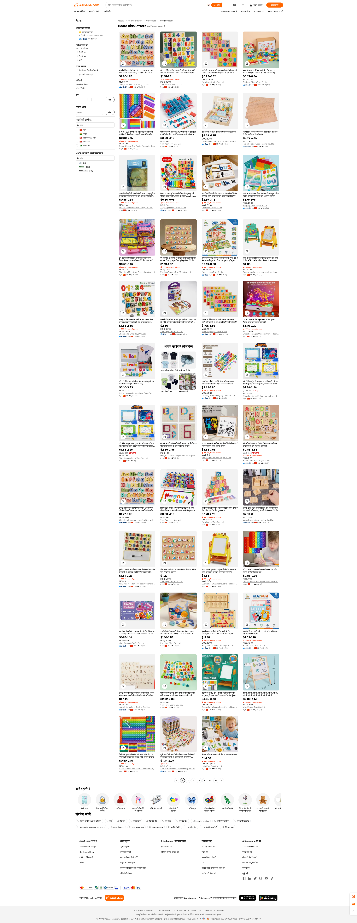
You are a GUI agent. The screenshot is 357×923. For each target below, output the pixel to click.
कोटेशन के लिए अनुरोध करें (170, 852)
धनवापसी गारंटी (125, 852)
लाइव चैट (205, 852)
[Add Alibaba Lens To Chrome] (114, 898)
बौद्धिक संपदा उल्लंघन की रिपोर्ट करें (213, 868)
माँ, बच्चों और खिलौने (135, 21)
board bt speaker (202, 821)
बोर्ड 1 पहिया (137, 821)
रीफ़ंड (204, 862)
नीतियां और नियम (126, 873)
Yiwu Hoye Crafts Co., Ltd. (213, 82)
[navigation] (95, 401)
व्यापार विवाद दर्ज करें (209, 857)
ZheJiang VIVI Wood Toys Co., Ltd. (216, 458)
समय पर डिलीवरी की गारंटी (129, 857)
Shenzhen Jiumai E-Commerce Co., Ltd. (260, 396)
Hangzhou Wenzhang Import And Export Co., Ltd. (178, 455)
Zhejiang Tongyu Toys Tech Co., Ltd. (175, 272)
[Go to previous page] (176, 780)
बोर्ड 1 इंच (122, 821)
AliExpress (138, 910)
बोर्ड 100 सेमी (153, 821)
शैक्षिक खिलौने (151, 21)
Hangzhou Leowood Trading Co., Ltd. (258, 144)
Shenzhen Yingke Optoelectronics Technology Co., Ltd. (261, 334)
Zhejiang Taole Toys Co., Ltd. (255, 205)
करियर (81, 862)
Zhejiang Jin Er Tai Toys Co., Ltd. (132, 334)
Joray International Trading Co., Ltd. (134, 84)
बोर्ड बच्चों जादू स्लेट (243, 821)
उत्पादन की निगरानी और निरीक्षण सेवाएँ (133, 868)
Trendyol (208, 910)
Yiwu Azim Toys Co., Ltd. (170, 144)
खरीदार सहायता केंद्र (209, 847)
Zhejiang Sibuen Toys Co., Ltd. (256, 82)
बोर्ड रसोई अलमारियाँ (210, 827)
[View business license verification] (203, 918)
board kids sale (138, 827)
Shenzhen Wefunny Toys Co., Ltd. (133, 458)
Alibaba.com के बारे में (88, 841)
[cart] (243, 5)
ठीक (109, 99)
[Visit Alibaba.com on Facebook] (244, 878)
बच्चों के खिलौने (175, 827)
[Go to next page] (221, 780)
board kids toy (157, 827)
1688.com (150, 910)
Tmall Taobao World (164, 910)
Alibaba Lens (91, 898)
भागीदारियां (245, 868)
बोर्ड (110, 821)
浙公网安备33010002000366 (224, 919)
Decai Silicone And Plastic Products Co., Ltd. (137, 146)
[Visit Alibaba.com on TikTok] (272, 878)
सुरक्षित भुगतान (125, 847)
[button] (208, 5)
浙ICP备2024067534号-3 (250, 919)
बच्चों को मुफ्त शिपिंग (223, 821)
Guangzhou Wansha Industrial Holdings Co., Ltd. (261, 272)
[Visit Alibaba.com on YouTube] (266, 878)
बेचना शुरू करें (247, 852)
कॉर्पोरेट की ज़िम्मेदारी (86, 857)
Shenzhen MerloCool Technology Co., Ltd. (137, 272)
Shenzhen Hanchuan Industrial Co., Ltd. (136, 520)
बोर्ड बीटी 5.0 (183, 821)
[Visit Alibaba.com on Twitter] (255, 878)
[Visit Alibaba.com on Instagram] (260, 878)
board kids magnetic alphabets (92, 827)
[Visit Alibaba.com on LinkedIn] (249, 878)
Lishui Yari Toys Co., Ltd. (212, 208)
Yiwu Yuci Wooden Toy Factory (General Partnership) (220, 141)
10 (216, 781)
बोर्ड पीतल (168, 821)
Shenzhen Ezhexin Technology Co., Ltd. (136, 208)
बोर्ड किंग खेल (192, 827)
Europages (219, 910)
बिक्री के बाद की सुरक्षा (127, 862)
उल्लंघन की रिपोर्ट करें (209, 873)
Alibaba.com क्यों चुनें (87, 847)
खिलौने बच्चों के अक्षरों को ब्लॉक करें (90, 821)
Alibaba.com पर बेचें (250, 847)
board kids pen (118, 827)
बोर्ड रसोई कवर (229, 827)
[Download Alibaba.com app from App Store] (247, 898)
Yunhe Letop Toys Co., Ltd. (213, 272)
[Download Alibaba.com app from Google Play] (268, 898)
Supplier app (190, 898)
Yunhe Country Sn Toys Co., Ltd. (256, 460)
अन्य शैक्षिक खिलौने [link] (166, 21)
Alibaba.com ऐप (205, 898)
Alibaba (121, 21)
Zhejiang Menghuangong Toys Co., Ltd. (218, 395)
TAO (200, 910)
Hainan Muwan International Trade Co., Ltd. (137, 393)
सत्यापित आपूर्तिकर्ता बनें (250, 862)
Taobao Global (190, 910)
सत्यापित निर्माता (166, 847)
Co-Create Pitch (86, 852)
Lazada (179, 910)
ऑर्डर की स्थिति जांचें (249, 857)
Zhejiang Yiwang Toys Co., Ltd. (173, 208)
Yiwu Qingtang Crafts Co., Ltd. (214, 331)
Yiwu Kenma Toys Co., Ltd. (171, 84)
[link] (353, 896)
